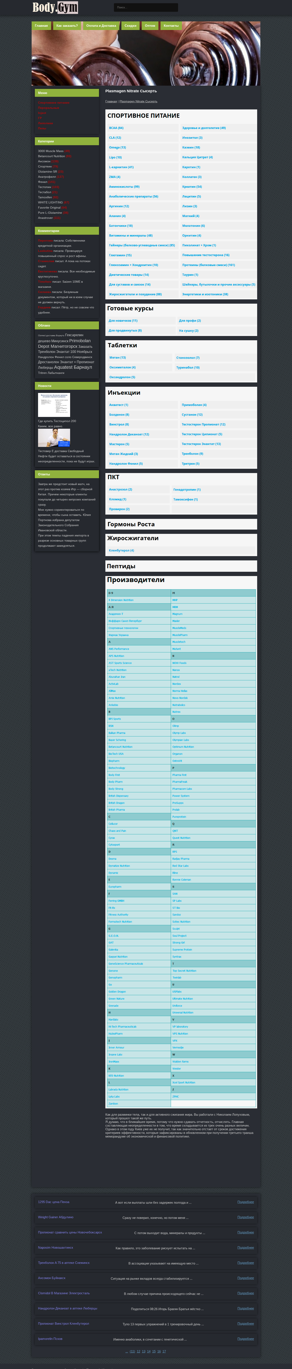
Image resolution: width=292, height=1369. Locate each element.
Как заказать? (67, 25)
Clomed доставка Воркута (51, 335)
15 (154, 1351)
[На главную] (55, 7)
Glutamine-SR (47, 171)
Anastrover (45, 217)
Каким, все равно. (50, 426)
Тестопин (44, 187)
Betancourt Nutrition (51, 156)
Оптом (150, 25)
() (132, 1351)
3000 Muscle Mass (50, 151)
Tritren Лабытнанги (51, 373)
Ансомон (44, 161)
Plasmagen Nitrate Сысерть (138, 101)
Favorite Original (49, 207)
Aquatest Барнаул (73, 367)
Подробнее (245, 1202)
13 (143, 1351)
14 (148, 1351)
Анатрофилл (47, 176)
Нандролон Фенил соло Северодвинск (65, 357)
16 (159, 1351)
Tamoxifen (45, 197)
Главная (41, 25)
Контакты (171, 25)
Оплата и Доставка (101, 25)
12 (138, 1351)
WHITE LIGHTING (50, 202)
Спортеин (45, 166)
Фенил (42, 182)
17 (164, 1351)
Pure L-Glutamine (50, 212)
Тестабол (44, 192)
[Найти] (174, 7)
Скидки (130, 25)
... (126, 1351)
